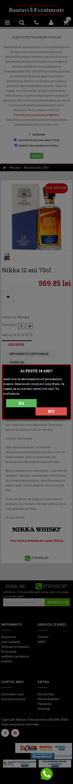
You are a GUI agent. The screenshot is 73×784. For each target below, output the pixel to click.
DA (21, 403)
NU (51, 411)
